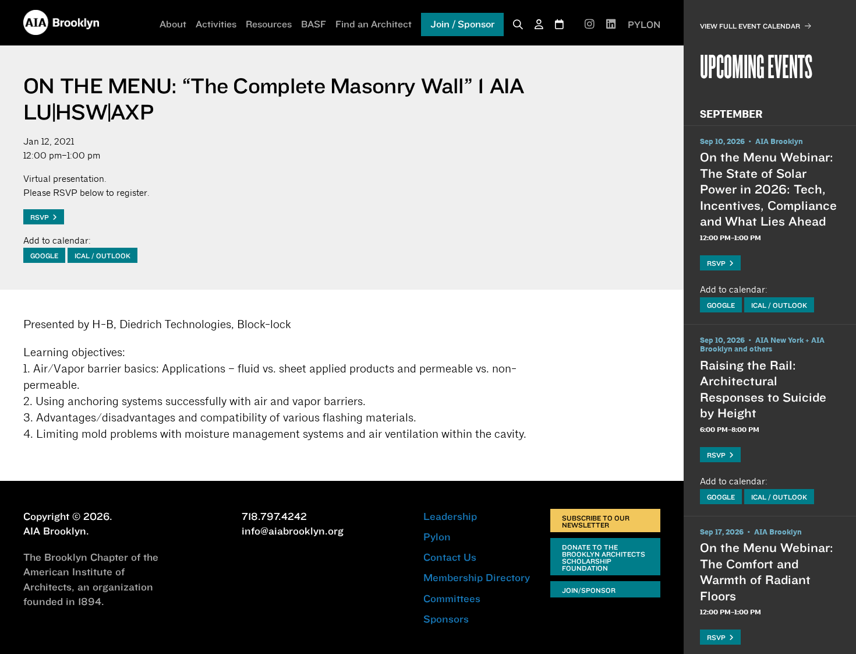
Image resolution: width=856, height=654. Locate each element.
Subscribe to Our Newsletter (595, 521)
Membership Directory (476, 577)
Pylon (437, 536)
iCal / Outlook (102, 255)
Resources (269, 24)
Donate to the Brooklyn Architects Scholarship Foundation (603, 557)
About (173, 24)
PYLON (644, 24)
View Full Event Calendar (750, 26)
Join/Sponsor (589, 590)
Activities (216, 24)
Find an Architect (373, 24)
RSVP (41, 217)
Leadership (450, 516)
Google (44, 255)
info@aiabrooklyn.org (293, 531)
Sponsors (446, 619)
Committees (451, 598)
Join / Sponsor (462, 24)
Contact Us (449, 557)
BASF (313, 24)
